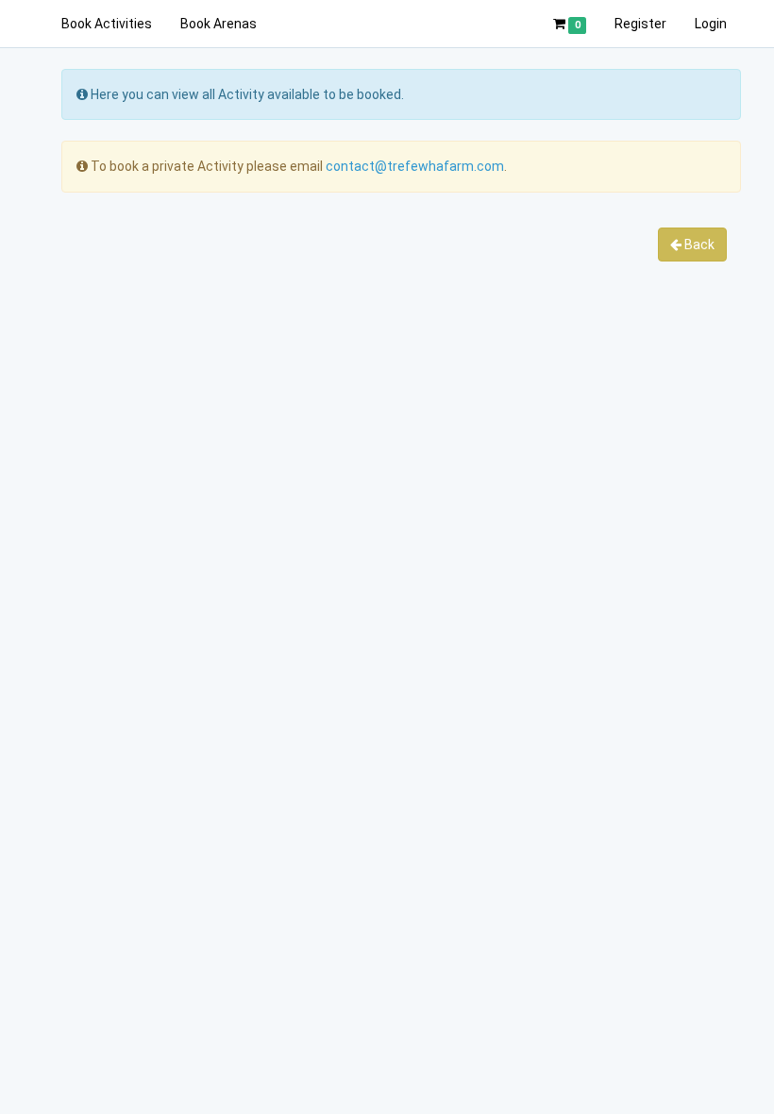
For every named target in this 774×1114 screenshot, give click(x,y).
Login (711, 23)
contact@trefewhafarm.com (415, 166)
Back (698, 244)
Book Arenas (218, 23)
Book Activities (106, 23)
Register (640, 23)
